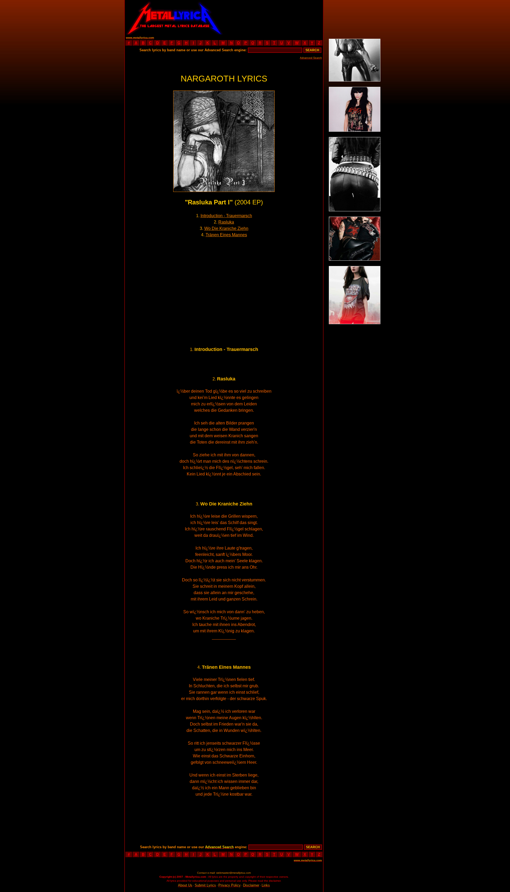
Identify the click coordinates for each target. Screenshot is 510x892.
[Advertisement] (274, 17)
